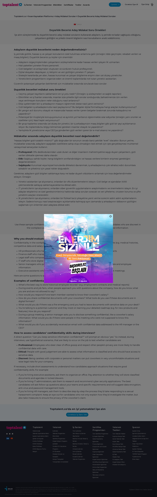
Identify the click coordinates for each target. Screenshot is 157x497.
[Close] (110, 216)
